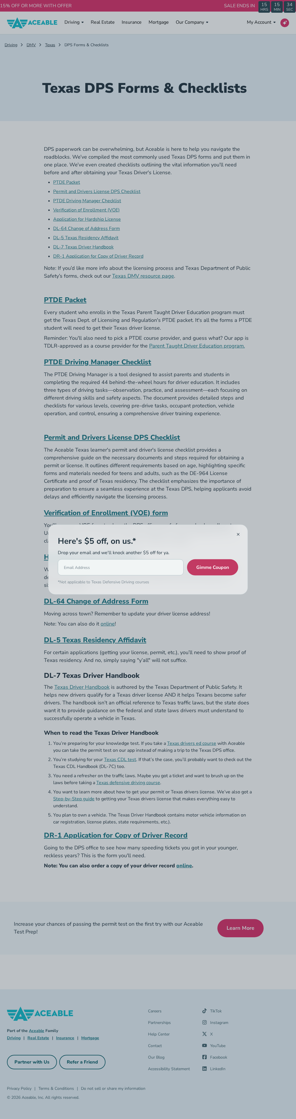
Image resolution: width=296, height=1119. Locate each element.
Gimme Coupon (212, 567)
